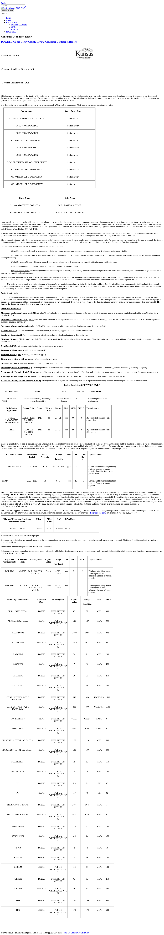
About (8, 20)
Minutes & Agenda (19, 25)
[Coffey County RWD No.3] (13, 8)
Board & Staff (12, 22)
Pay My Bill (11, 32)
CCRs (13, 27)
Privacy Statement (81, 933)
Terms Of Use (68, 933)
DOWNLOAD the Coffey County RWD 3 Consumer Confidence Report (38, 41)
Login (3, 3)
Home (8, 18)
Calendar (15, 29)
